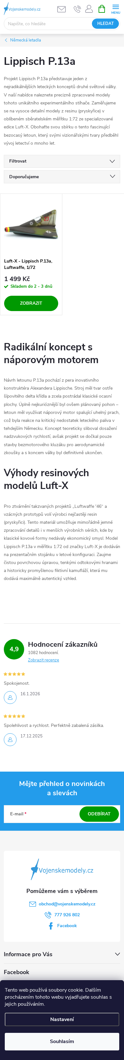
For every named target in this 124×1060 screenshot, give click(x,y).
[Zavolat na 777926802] (77, 9)
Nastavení (62, 1019)
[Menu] (115, 8)
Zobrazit (31, 303)
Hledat (105, 24)
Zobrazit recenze (43, 660)
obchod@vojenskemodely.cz (67, 904)
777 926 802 (67, 915)
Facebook (67, 926)
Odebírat (99, 814)
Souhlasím (62, 1041)
